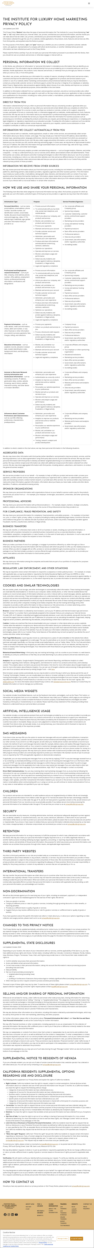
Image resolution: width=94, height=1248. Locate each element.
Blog (73, 1207)
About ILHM (30, 1204)
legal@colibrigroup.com (59, 987)
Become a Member (40, 1212)
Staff (27, 1209)
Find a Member (40, 1205)
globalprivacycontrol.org (62, 682)
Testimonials (65, 1225)
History (28, 1207)
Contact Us (87, 1204)
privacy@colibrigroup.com (74, 804)
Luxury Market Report (74, 1211)
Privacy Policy (43, 1242)
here (53, 669)
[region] (47, 1239)
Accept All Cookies (76, 1238)
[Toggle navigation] (89, 3)
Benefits (40, 1215)
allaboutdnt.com (8, 682)
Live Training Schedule (63, 1213)
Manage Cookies (63, 1238)
